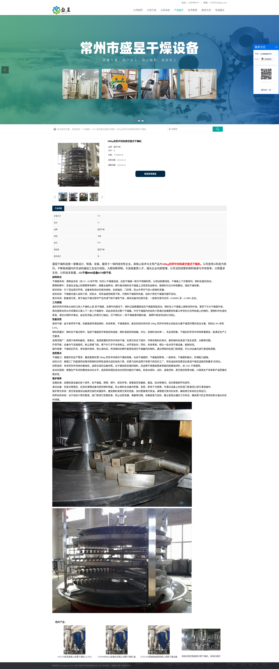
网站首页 (76, 129)
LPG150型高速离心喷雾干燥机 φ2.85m (74, 657)
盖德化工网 (115, 666)
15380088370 (193, 3)
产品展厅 (179, 10)
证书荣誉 (192, 10)
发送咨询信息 (150, 174)
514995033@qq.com (218, 3)
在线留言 (220, 10)
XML (100, 666)
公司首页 (138, 10)
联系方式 (206, 10)
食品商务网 (125, 666)
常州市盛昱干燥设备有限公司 (85, 666)
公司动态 (165, 10)
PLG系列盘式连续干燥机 (104, 129)
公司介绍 (151, 10)
